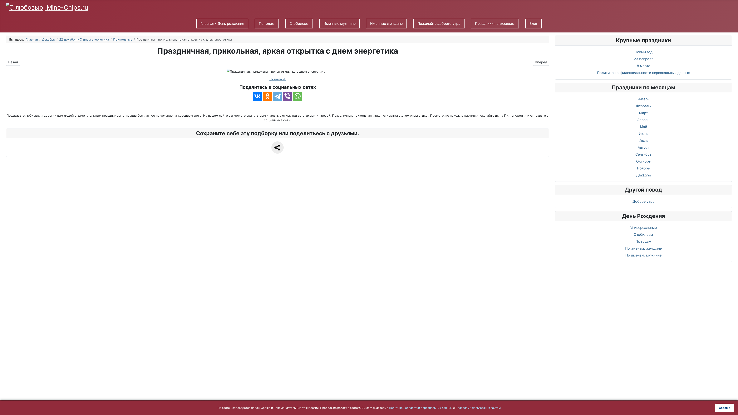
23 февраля (643, 59)
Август (643, 147)
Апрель (643, 120)
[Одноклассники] (267, 96)
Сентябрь (643, 154)
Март (643, 113)
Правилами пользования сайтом (478, 408)
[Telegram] (277, 96)
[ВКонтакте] (257, 96)
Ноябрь (643, 168)
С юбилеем (299, 24)
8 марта (643, 66)
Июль (643, 141)
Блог (533, 24)
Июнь (643, 134)
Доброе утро (643, 201)
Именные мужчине (339, 24)
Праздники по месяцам (495, 24)
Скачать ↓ (277, 79)
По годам (267, 24)
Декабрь (643, 175)
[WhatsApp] (297, 96)
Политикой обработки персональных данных (420, 408)
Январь (643, 99)
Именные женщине (386, 24)
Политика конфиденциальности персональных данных (643, 73)
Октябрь (643, 161)
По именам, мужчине (643, 255)
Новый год (643, 52)
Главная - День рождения (222, 24)
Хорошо (724, 408)
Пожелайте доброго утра (438, 24)
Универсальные (643, 228)
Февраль (643, 106)
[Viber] (287, 96)
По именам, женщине (643, 248)
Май (643, 127)
